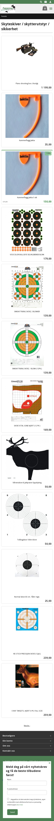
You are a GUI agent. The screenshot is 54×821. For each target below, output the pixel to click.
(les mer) (19, 805)
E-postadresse (12, 789)
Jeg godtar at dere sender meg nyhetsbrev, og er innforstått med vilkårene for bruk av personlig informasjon (26, 802)
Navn (9, 779)
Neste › (27, 725)
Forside (4, 16)
